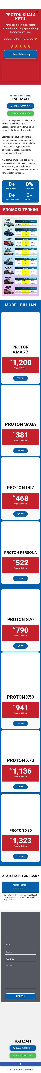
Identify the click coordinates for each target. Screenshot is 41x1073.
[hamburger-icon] (37, 12)
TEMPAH (20, 378)
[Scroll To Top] (20, 1064)
